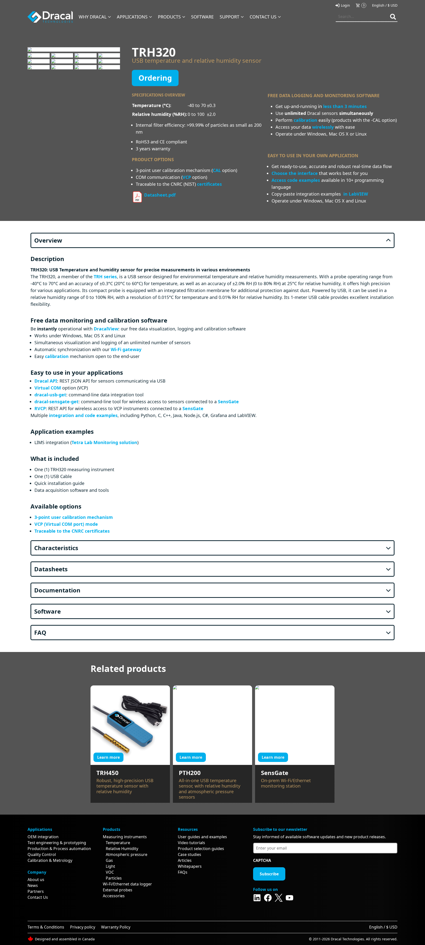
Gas (109, 860)
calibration (305, 120)
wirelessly (323, 127)
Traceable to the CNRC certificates (72, 531)
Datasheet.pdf (159, 195)
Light (110, 866)
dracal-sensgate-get (56, 401)
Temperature (118, 842)
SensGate (228, 401)
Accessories (114, 896)
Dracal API (45, 381)
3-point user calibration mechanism (73, 517)
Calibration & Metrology (50, 860)
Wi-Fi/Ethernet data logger (127, 884)
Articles (185, 860)
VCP (186, 177)
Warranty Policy (115, 927)
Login (345, 5)
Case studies (189, 854)
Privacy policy (82, 927)
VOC (110, 872)
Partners (36, 891)
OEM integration (43, 836)
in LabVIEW (355, 194)
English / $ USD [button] (384, 5)
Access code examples (296, 180)
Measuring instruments (125, 836)
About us (36, 879)
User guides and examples (202, 836)
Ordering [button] (155, 78)
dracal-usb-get (50, 395)
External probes (117, 890)
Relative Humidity (122, 848)
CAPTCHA (262, 860)
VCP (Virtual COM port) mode (66, 524)
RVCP (40, 408)
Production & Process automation (59, 848)
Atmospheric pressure (126, 854)
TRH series (105, 276)
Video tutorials (191, 842)
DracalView (106, 329)
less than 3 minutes (345, 106)
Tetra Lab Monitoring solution (104, 442)
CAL (217, 170)
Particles (114, 878)
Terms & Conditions (46, 927)
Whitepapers (190, 866)
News (33, 885)
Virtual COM (47, 388)
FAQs (182, 872)
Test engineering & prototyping (57, 842)
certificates (209, 184)
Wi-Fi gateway (126, 349)
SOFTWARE (202, 17)
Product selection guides (201, 848)
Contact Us (38, 897)
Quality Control (42, 854)
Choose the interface (295, 173)
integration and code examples (83, 415)
